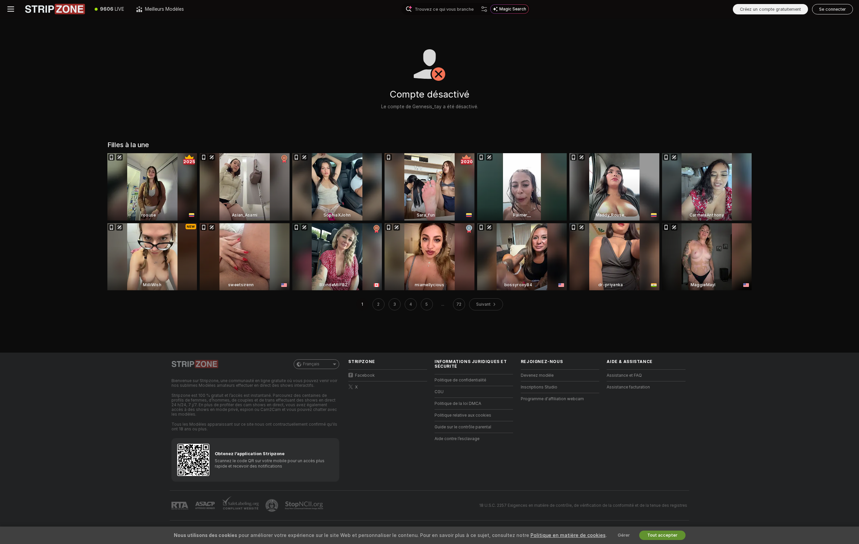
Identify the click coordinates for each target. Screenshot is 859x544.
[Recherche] (484, 9)
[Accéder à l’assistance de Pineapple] (272, 505)
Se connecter (832, 9)
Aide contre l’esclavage (457, 438)
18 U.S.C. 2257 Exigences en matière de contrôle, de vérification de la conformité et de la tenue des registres (583, 505)
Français (311, 364)
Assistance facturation (628, 387)
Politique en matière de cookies (568, 535)
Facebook (365, 375)
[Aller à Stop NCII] (304, 505)
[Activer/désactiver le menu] (10, 9)
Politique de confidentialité (460, 380)
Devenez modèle (537, 375)
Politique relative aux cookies (463, 415)
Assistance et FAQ (624, 375)
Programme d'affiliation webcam (552, 399)
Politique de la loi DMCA (458, 403)
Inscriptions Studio (539, 387)
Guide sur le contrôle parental (463, 427)
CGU (439, 391)
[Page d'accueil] (55, 9)
